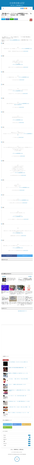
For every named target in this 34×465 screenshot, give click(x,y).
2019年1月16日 (25, 51)
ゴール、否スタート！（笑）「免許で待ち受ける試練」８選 (17, 395)
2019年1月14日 (25, 93)
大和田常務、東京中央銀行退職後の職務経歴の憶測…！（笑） (17, 367)
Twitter (5, 424)
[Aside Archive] (31, 20)
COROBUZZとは (16, 449)
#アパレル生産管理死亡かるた (27, 48)
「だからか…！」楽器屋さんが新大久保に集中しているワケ (17, 384)
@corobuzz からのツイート (22, 310)
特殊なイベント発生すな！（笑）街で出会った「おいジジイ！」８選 (18, 412)
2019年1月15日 (21, 107)
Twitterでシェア (24, 255)
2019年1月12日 (25, 67)
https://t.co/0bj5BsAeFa (18, 104)
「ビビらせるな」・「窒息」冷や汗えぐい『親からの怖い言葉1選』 (18, 378)
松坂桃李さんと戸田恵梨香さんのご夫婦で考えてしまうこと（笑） (18, 373)
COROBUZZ (17, 3)
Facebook (14, 424)
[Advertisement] (17, 28)
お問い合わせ (21, 449)
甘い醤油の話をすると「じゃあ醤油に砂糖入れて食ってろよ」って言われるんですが (19, 390)
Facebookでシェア (9, 255)
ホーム (12, 449)
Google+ (24, 424)
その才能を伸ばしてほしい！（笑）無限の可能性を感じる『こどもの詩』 (19, 401)
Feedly (5, 427)
